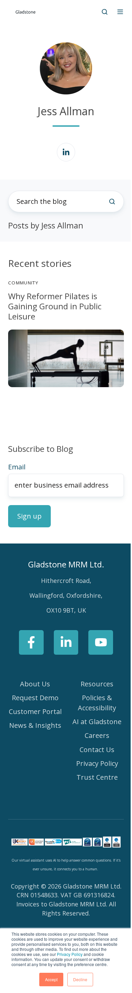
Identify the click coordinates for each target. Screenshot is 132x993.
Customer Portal (35, 711)
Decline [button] (80, 979)
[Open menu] (120, 11)
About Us (35, 683)
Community (23, 283)
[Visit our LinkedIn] (66, 642)
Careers (97, 735)
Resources (97, 683)
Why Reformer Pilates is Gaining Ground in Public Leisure (55, 306)
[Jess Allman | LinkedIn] (66, 152)
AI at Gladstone (97, 721)
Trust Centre (97, 777)
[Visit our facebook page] (31, 642)
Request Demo (35, 697)
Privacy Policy (70, 954)
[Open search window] (104, 11)
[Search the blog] (112, 201)
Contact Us (97, 749)
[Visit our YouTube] (100, 642)
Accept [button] (51, 979)
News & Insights (35, 725)
